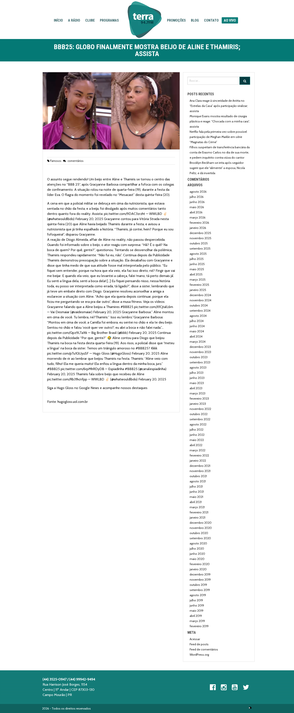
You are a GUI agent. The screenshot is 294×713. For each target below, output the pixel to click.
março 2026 (198, 217)
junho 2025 (197, 264)
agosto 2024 (198, 316)
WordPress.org (199, 655)
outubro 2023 (198, 357)
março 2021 (197, 507)
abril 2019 (196, 616)
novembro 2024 (200, 300)
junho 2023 (197, 378)
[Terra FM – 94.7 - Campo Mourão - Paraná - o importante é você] (145, 19)
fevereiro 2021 (199, 512)
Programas (109, 20)
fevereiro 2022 (199, 455)
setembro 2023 (200, 362)
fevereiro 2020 (200, 564)
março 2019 (197, 621)
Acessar (195, 639)
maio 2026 (197, 207)
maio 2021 (196, 497)
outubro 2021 (198, 476)
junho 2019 (197, 605)
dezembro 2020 (201, 523)
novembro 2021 (200, 471)
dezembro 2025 (200, 233)
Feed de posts (199, 644)
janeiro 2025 (198, 290)
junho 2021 (197, 492)
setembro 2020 (200, 538)
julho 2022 (196, 430)
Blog (195, 20)
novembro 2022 (200, 409)
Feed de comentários (204, 649)
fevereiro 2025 (199, 285)
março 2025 (198, 279)
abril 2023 (196, 388)
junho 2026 (197, 202)
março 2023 (197, 393)
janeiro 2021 (197, 517)
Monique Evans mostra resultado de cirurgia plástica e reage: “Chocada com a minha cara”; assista (220, 121)
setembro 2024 (200, 311)
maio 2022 (197, 440)
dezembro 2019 (200, 574)
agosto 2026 (198, 192)
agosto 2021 (198, 481)
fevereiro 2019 (199, 626)
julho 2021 (196, 486)
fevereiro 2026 (199, 223)
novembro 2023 (200, 352)
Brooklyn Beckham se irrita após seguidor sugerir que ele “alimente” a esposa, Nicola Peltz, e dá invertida (217, 168)
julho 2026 (197, 197)
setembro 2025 (200, 248)
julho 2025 (197, 259)
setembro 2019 (200, 590)
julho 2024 (197, 321)
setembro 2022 (200, 419)
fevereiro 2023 (199, 398)
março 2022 (197, 450)
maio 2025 (197, 269)
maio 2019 (196, 611)
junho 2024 (197, 326)
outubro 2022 (198, 414)
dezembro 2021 (200, 466)
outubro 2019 (198, 585)
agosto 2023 (198, 367)
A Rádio (74, 20)
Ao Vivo (230, 20)
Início (58, 20)
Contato (211, 20)
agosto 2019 (198, 595)
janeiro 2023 (198, 404)
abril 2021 (196, 502)
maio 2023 (197, 383)
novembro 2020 (201, 528)
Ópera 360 (250, 708)
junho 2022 (197, 435)
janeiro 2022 (198, 461)
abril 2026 (196, 212)
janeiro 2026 (198, 228)
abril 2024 (196, 336)
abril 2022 (196, 445)
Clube (90, 20)
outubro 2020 (199, 533)
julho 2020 (197, 548)
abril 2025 (196, 274)
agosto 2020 (198, 543)
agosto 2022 (198, 424)
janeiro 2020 (198, 569)
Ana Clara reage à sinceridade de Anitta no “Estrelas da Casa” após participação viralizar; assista (219, 106)
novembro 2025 (200, 238)
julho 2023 (196, 373)
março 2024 (198, 342)
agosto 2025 (198, 254)
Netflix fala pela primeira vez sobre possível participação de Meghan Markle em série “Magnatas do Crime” (218, 137)
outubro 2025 (199, 243)
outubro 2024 (199, 305)
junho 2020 (197, 554)
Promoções (176, 20)
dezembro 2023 (200, 347)
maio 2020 (197, 559)
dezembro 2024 (200, 295)
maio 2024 (197, 331)
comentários (75, 161)
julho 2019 (196, 600)
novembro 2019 (200, 580)
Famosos (55, 161)
